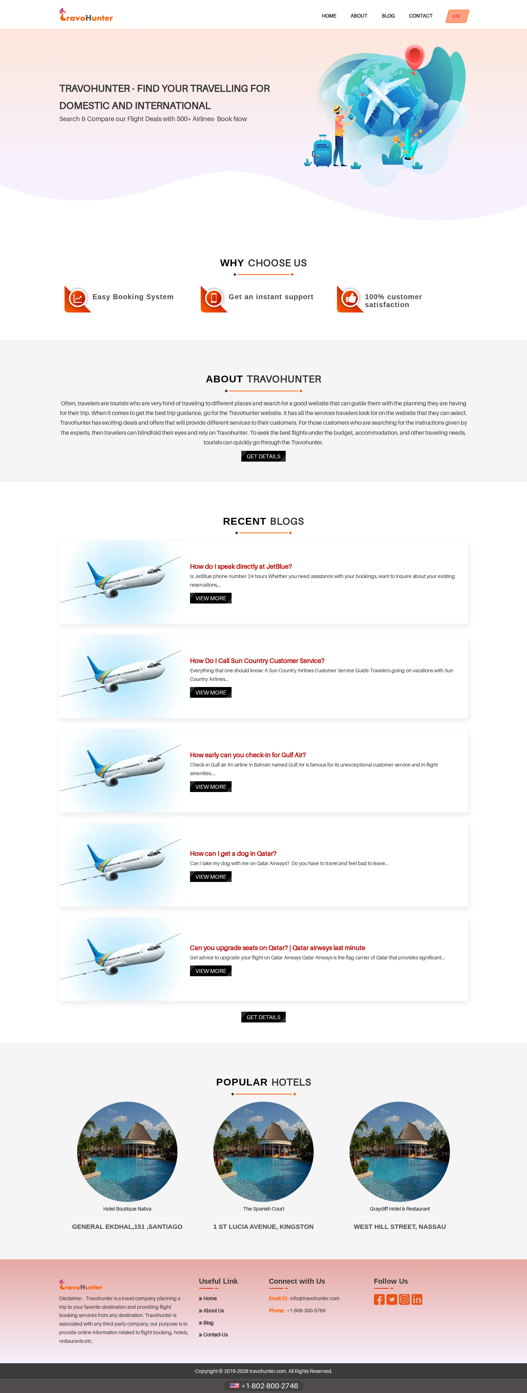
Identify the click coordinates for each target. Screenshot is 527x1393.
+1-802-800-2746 (269, 1386)
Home (329, 16)
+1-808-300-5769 (306, 1310)
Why (232, 262)
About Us (213, 1310)
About (359, 16)
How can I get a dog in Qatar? (233, 853)
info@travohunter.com (315, 1298)
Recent (244, 521)
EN (457, 16)
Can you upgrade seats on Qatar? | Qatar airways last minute (277, 947)
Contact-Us (215, 1334)
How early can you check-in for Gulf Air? (248, 755)
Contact (421, 16)
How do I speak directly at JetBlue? (241, 566)
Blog (388, 16)
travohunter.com (268, 1371)
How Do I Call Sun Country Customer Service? (257, 660)
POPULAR (242, 1082)
